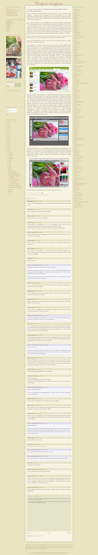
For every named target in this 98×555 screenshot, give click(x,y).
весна (75, 52)
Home (49, 533)
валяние (75, 49)
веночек (75, 50)
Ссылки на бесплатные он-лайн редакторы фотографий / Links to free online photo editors (47, 10)
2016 (8, 140)
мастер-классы (77, 110)
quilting (75, 26)
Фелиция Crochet (31, 487)
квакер (75, 89)
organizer (76, 23)
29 (70, 455)
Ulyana (28, 209)
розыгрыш (76, 166)
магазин (75, 107)
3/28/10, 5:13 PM (45, 423)
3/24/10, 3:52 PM (45, 265)
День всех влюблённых (78, 66)
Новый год (76, 127)
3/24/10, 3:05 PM (38, 216)
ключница (76, 92)
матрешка (76, 114)
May (9, 165)
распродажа (76, 161)
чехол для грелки (77, 192)
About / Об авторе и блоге (11, 9)
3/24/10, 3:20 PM (40, 232)
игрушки (75, 81)
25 (70, 423)
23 (70, 405)
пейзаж (75, 146)
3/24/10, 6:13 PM (35, 299)
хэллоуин (76, 189)
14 (70, 315)
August (9, 160)
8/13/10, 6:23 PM (43, 469)
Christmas (76, 9)
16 (70, 334)
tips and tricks (76, 33)
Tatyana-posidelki (31, 265)
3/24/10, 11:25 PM (36, 323)
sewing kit (76, 29)
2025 (8, 123)
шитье (75, 197)
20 (70, 375)
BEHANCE (8, 29)
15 (70, 323)
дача (75, 64)
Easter (75, 12)
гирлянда (76, 60)
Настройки (45, 552)
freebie (75, 16)
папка (75, 141)
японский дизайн (77, 206)
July (9, 162)
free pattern (76, 15)
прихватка (76, 154)
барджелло (76, 41)
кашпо (75, 87)
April (9, 167)
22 (70, 398)
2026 (8, 121)
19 (70, 369)
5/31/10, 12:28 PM (36, 444)
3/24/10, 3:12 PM (38, 222)
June (9, 163)
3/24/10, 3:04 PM (36, 209)
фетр (75, 186)
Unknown (29, 413)
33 (70, 487)
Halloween (76, 18)
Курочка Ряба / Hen (11, 171)
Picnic (36, 45)
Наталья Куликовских (32, 469)
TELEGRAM (8, 27)
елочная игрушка (77, 73)
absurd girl (29, 398)
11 (70, 290)
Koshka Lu (29, 222)
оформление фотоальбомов (79, 138)
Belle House (29, 476)
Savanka (29, 405)
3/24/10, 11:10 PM (45, 315)
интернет (76, 84)
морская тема (76, 123)
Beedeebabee (30, 358)
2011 (8, 149)
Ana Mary (29, 369)
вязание (75, 57)
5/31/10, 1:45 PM (45, 456)
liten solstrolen (30, 232)
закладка (75, 77)
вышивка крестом (77, 55)
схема (75, 181)
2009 (8, 193)
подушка (75, 149)
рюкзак (75, 169)
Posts (8, 109)
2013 (8, 145)
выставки (76, 53)
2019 (8, 134)
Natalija (29, 240)
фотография (76, 187)
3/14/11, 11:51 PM (39, 476)
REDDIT (7, 30)
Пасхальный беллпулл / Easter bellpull (15, 187)
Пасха (75, 143)
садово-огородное (77, 171)
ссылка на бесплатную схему (79, 178)
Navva (28, 444)
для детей (76, 67)
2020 (8, 132)
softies (75, 30)
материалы (76, 112)
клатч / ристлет (77, 90)
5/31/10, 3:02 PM (36, 462)
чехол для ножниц (77, 194)
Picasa (58, 30)
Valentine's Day (77, 35)
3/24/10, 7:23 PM (37, 307)
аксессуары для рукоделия (79, 36)
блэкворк (76, 44)
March (9, 169)
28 (70, 449)
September (10, 158)
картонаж (76, 86)
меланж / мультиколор (78, 117)
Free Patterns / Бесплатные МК (11, 15)
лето (75, 106)
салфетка (75, 172)
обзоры (75, 129)
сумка (75, 180)
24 (70, 413)
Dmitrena (29, 307)
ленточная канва (77, 104)
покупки (75, 150)
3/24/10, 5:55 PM (38, 291)
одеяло (75, 132)
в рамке (75, 47)
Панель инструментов (39, 552)
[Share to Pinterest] (42, 193)
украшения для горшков (78, 184)
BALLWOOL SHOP (9, 23)
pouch (75, 24)
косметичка (76, 97)
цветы (75, 191)
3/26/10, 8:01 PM (38, 398)
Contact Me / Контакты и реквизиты (12, 10)
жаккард (75, 75)
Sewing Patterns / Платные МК (11, 13)
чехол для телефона (77, 195)
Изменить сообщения (57, 552)
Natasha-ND (29, 248)
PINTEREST (8, 24)
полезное (76, 152)
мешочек (75, 118)
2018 (8, 136)
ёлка (75, 72)
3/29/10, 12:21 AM (37, 437)
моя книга (76, 124)
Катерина (29, 216)
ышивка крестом (77, 204)
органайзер (76, 134)
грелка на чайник (77, 63)
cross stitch (76, 10)
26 (70, 437)
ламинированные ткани (78, 101)
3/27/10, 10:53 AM (37, 405)
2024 (8, 125)
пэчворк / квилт (77, 160)
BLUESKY (8, 26)
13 (70, 307)
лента (75, 103)
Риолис (75, 164)
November (10, 154)
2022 (8, 129)
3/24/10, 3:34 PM (37, 240)
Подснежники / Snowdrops (13, 179)
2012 (8, 147)
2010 (8, 151)
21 (70, 387)
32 (70, 475)
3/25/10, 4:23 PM (39, 357)
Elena (28, 258)
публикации (76, 155)
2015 (8, 142)
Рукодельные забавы (78, 167)
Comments (9, 111)
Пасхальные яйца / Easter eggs (13, 183)
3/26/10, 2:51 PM (40, 375)
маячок (75, 115)
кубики (75, 100)
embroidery (76, 13)
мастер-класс (76, 109)
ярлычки (75, 207)
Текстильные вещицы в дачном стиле (81, 183)
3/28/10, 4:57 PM (37, 413)
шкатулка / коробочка (78, 198)
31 (70, 469)
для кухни (76, 69)
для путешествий (77, 70)
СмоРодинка (30, 335)
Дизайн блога (50, 552)
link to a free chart (77, 21)
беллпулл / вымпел (77, 43)
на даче (75, 126)
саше (75, 174)
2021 (8, 131)
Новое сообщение (65, 552)
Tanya (28, 323)
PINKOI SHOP (8, 21)
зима (75, 78)
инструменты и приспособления (80, 83)
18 (70, 357)
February (10, 189)
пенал (75, 147)
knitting (75, 20)
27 (70, 444)
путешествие (76, 158)
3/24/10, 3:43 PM (38, 248)
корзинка (75, 95)
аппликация (76, 38)
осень (75, 135)
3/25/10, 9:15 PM (38, 369)
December (10, 152)
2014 (8, 143)
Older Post (69, 533)
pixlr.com (45, 94)
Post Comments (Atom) (37, 536)
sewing (75, 27)
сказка (75, 177)
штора (75, 200)
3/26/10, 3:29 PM (45, 387)
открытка (76, 137)
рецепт (75, 163)
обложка (75, 130)
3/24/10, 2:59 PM (38, 201)
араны (75, 40)
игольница (76, 80)
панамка (75, 140)
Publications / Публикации (11, 12)
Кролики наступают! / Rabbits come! (15, 185)
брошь (75, 46)
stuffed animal (76, 32)
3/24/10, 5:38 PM (38, 282)
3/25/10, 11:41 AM (39, 335)
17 (70, 344)
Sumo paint (40, 148)
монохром (76, 121)
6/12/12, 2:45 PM (41, 487)
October (10, 156)
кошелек (75, 98)
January (9, 191)
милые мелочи (30, 376)
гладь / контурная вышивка (79, 61)
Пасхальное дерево (77, 144)
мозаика (75, 120)
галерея (75, 58)
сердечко (76, 175)
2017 (8, 138)
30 (70, 462)
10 (70, 282)
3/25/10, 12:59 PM (45, 345)
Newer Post (29, 533)
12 (70, 299)
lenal (28, 299)
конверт (75, 93)
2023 (8, 127)
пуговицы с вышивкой (78, 157)
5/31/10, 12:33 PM (45, 449)
